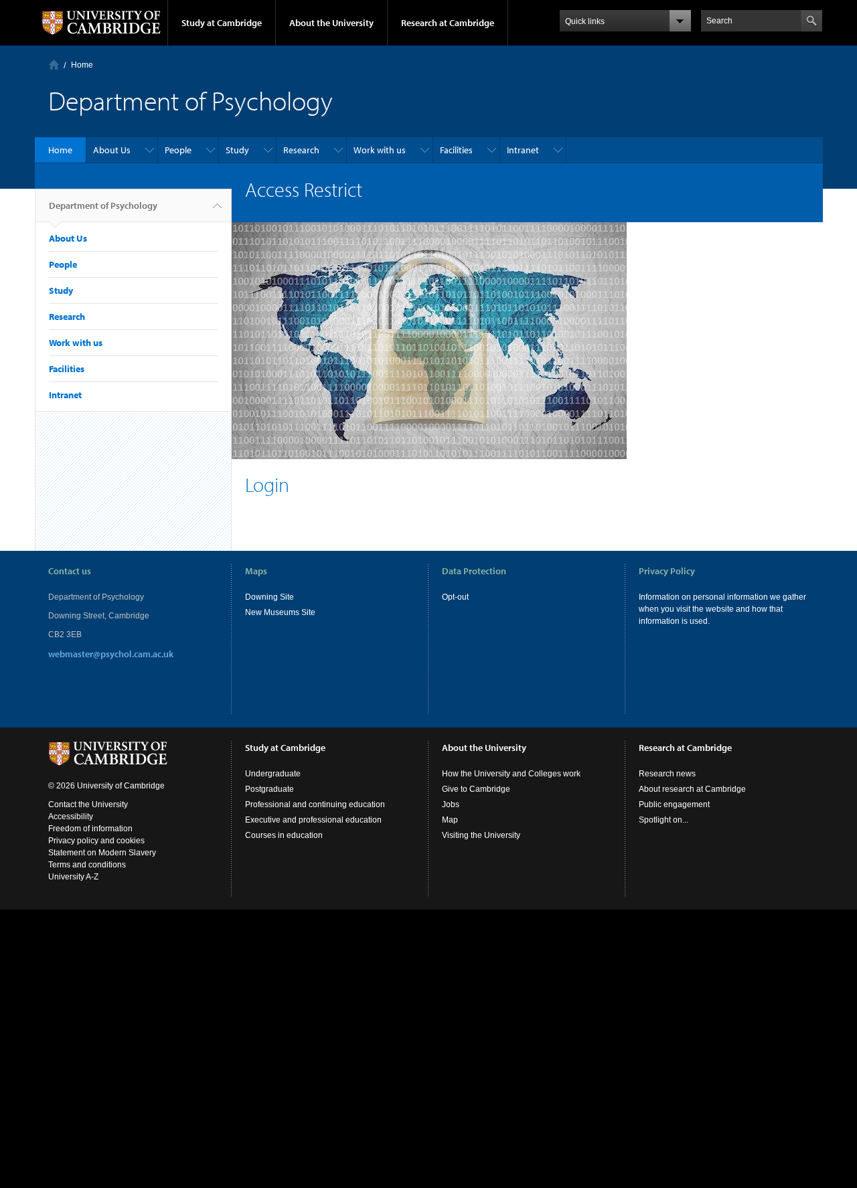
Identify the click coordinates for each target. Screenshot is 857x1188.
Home (54, 64)
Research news (667, 773)
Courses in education (284, 835)
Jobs (450, 804)
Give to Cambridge (476, 789)
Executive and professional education (313, 820)
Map (450, 820)
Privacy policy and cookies (96, 840)
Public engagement (674, 804)
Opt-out (455, 597)
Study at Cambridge (221, 23)
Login (269, 484)
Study (237, 150)
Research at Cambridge (447, 23)
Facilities (456, 150)
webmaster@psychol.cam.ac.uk (110, 654)
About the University (331, 23)
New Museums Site (280, 612)
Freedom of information (90, 828)
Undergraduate (273, 773)
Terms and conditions (87, 864)
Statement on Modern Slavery (102, 852)
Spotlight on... (663, 820)
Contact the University (88, 804)
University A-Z (73, 876)
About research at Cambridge (692, 789)
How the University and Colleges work (511, 773)
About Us (112, 150)
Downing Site (269, 597)
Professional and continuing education (315, 804)
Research (301, 150)
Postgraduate (269, 789)
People (178, 150)
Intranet (523, 150)
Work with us (380, 150)
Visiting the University (481, 835)
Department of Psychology (103, 205)
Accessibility (70, 816)
